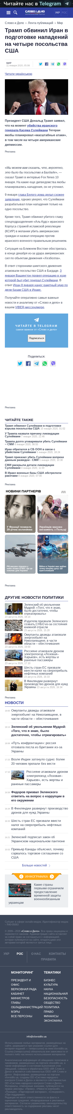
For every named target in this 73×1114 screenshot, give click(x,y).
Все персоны (21, 1016)
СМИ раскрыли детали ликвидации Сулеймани (29, 466)
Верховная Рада (23, 989)
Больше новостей (34, 865)
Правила (48, 959)
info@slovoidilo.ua (36, 1036)
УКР (57, 12)
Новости (14, 703)
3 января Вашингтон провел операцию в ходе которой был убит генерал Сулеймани (35, 275)
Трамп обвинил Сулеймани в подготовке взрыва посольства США (35, 427)
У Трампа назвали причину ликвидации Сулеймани (32, 435)
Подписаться (36, 338)
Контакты (57, 953)
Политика (51, 1007)
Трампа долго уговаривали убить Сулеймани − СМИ (36, 443)
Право (49, 1011)
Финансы (51, 1016)
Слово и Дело (14, 23)
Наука (48, 989)
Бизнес (49, 980)
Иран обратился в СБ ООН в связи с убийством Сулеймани (32, 451)
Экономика (53, 1020)
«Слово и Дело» (30, 931)
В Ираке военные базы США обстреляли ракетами (33, 474)
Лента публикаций (40, 23)
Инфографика (36, 876)
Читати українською (18, 73)
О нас (36, 953)
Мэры (15, 1011)
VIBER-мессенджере (29, 307)
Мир (60, 23)
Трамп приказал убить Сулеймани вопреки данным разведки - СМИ (34, 458)
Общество (52, 1002)
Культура (51, 984)
